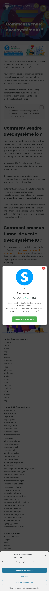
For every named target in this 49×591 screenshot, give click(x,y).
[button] (45, 556)
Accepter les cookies (24, 570)
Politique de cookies (15, 588)
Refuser (24, 576)
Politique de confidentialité (30, 588)
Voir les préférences (24, 582)
